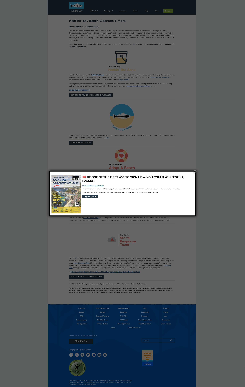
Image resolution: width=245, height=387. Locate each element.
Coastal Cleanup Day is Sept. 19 (92, 185)
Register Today (90, 197)
